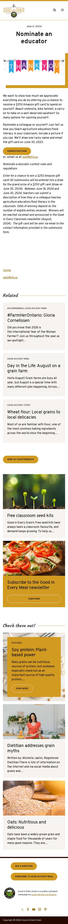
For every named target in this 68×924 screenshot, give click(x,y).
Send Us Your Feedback (20, 459)
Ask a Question (23, 866)
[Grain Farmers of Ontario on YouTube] (33, 909)
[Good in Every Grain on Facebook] (27, 909)
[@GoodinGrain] (22, 909)
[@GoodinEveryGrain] (39, 909)
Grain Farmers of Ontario (43, 894)
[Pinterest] (45, 909)
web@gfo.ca (30, 157)
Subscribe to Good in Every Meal (34, 876)
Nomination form (17, 151)
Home (7, 270)
